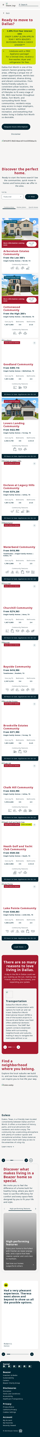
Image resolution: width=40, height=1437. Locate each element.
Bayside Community (17, 666)
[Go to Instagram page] (9, 1366)
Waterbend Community (19, 547)
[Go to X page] (19, 1366)
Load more (18, 947)
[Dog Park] (33, 690)
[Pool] (15, 387)
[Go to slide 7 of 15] (15, 1160)
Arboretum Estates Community (16, 252)
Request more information (16, 127)
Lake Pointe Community (19, 908)
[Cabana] (33, 631)
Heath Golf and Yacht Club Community (17, 847)
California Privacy (10, 1410)
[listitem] (20, 1315)
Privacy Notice (8, 1407)
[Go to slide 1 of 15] (6, 1160)
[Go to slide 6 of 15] (13, 1160)
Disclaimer (16, 134)
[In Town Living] (33, 572)
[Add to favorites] (34, 222)
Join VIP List (31, 244)
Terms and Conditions (11, 1394)
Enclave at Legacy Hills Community (19, 486)
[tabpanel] (20, 582)
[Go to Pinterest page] (30, 1366)
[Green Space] (17, 268)
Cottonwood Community (11, 308)
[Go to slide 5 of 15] (10, 1160)
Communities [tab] (9, 207)
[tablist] (20, 207)
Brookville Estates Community (15, 727)
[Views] (17, 931)
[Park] (28, 268)
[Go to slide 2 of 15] (7, 1160)
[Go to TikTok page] (14, 1366)
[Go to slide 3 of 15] (8, 1160)
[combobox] (12, 196)
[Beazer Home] (11, 5)
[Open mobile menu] (3, 4)
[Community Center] (25, 810)
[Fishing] (7, 690)
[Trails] (12, 268)
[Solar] (15, 872)
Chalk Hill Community (18, 787)
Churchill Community (18, 607)
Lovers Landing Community (14, 424)
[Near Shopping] (15, 449)
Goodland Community (18, 364)
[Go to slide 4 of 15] (9, 1160)
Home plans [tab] (21, 207)
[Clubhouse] (25, 333)
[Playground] (28, 511)
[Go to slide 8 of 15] (16, 1160)
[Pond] (12, 572)
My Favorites (8, 1423)
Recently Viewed (9, 1425)
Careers (6, 1380)
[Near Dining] (25, 387)
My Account (7, 1420)
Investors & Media (10, 1375)
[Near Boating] (22, 690)
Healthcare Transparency (13, 1399)
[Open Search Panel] (19, 4)
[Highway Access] (22, 268)
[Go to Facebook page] (4, 1366)
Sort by (4, 192)
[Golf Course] (12, 511)
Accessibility (8, 1396)
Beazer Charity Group (11, 1383)
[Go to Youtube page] (24, 1366)
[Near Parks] (20, 387)
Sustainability (8, 1378)
